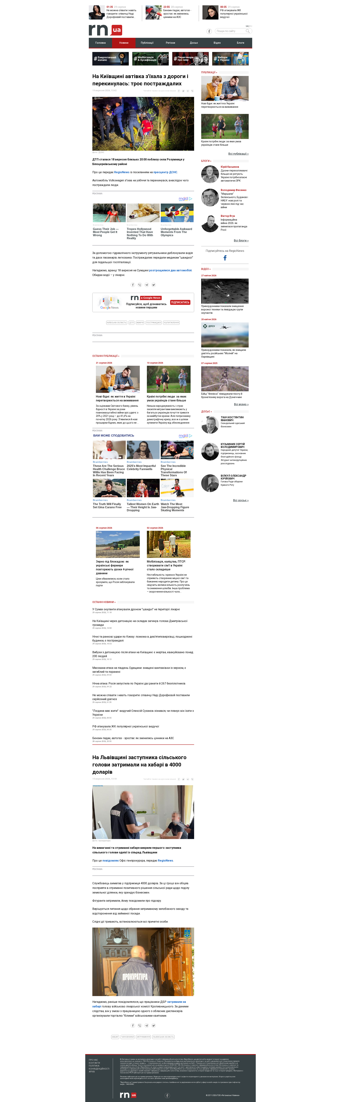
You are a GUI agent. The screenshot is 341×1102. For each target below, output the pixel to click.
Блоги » (206, 161)
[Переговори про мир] (190, 64)
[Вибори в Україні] (230, 64)
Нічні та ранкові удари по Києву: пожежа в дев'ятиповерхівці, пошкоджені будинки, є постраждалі (142, 638)
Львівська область (163, 1037)
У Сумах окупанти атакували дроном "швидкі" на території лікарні (136, 609)
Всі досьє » (241, 500)
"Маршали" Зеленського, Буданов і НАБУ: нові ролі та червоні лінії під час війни (234, 200)
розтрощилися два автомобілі (170, 270)
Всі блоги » (241, 240)
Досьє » (206, 411)
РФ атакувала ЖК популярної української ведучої (125, 726)
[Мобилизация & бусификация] (150, 64)
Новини (123, 42)
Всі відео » (241, 404)
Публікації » (209, 72)
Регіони (170, 42)
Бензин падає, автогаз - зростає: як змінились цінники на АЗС (133, 738)
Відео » (206, 269)
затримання (143, 1037)
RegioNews (121, 172)
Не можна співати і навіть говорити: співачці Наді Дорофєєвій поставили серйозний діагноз (141, 697)
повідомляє (110, 860)
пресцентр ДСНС (165, 172)
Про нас (93, 1060)
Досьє (194, 42)
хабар (115, 1037)
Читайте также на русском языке (159, 91)
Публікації (147, 42)
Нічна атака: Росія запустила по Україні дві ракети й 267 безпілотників (138, 683)
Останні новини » (104, 602)
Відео (217, 42)
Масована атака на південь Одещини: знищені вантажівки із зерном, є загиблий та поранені (139, 669)
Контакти (94, 1063)
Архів (92, 1071)
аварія (140, 323)
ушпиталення (171, 323)
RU (251, 26)
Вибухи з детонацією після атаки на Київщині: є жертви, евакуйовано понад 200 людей (142, 654)
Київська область (116, 323)
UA (247, 26)
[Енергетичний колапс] (111, 64)
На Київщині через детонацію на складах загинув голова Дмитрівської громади (140, 623)
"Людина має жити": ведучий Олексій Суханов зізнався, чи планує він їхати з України (143, 712)
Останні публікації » (105, 356)
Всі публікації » (238, 153)
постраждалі (153, 323)
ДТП (131, 323)
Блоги (240, 42)
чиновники (127, 1037)
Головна (100, 42)
